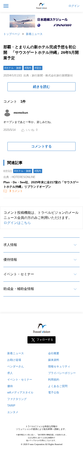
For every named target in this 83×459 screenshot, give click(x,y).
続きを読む (41, 86)
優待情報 (10, 259)
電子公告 (53, 392)
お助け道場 (14, 359)
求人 (10, 373)
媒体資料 (53, 359)
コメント (16, 191)
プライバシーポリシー (62, 373)
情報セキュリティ (59, 366)
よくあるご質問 (57, 386)
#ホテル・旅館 (12, 67)
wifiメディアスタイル (20, 392)
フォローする (45, 339)
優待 (10, 386)
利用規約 (53, 379)
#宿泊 (38, 67)
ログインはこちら (17, 223)
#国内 (28, 67)
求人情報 (10, 245)
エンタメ (12, 412)
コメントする (41, 146)
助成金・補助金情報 (18, 289)
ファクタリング (17, 399)
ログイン (74, 5)
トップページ (11, 34)
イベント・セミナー (18, 274)
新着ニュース (34, 34)
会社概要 (53, 353)
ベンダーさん (15, 366)
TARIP (11, 405)
